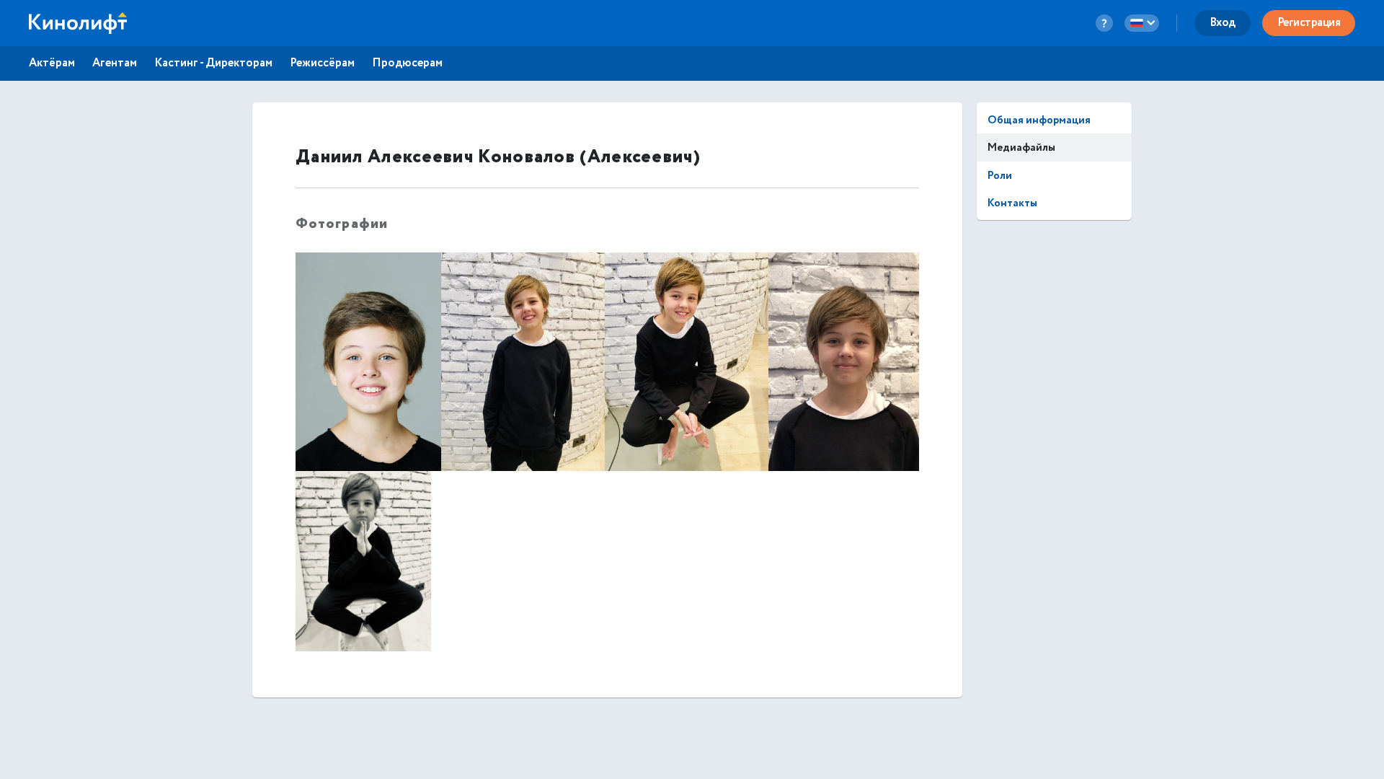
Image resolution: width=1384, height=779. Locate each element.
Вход (1223, 22)
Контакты (1012, 203)
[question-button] (1104, 23)
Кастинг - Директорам (213, 63)
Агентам (114, 63)
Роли (1000, 175)
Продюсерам (407, 63)
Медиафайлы (1021, 147)
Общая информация (1039, 120)
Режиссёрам (322, 63)
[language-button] (1141, 23)
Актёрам (52, 63)
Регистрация (1309, 22)
